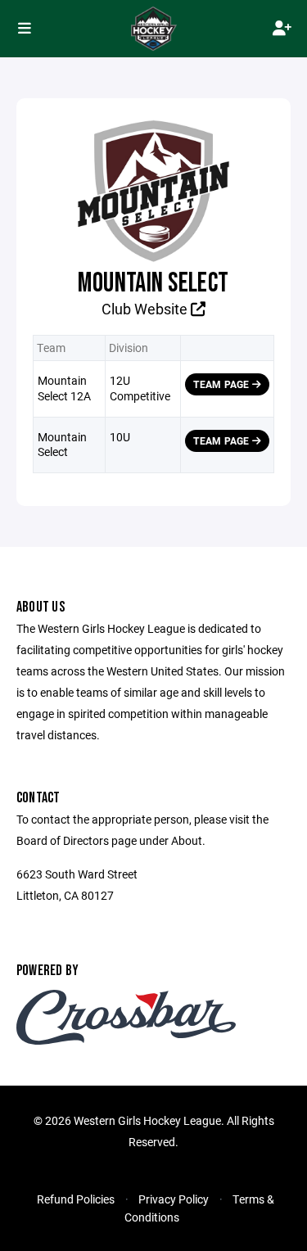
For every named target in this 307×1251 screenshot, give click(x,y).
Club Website (146, 308)
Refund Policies (76, 1199)
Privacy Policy (173, 1199)
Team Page (222, 384)
